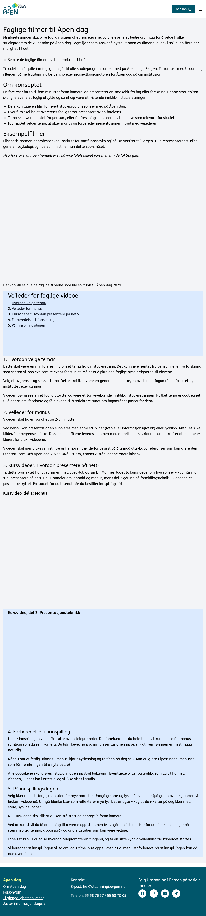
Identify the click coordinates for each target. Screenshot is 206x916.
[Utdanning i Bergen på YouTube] (165, 893)
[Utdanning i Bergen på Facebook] (142, 893)
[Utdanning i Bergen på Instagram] (154, 893)
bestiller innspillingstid (103, 484)
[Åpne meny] (200, 9)
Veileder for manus (27, 308)
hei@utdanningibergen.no (104, 886)
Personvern (12, 892)
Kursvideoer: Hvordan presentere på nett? (45, 314)
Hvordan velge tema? (29, 303)
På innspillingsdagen (28, 325)
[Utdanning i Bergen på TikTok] (176, 893)
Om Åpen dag (14, 886)
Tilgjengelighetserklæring (24, 898)
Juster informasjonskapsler (25, 903)
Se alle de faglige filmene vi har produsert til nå (46, 60)
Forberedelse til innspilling (33, 320)
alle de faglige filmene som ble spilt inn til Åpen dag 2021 (74, 285)
